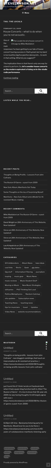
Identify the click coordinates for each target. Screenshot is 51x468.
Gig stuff (8, 272)
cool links (9, 268)
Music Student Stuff (28, 281)
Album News (27, 263)
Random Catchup (33, 294)
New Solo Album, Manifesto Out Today (20, 187)
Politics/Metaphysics (13, 294)
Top (48, 465)
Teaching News (11, 303)
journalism (40, 272)
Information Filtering (24, 272)
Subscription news (26, 298)
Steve (6, 230)
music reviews (11, 281)
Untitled (8, 347)
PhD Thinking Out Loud (26, 290)
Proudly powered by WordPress (15, 462)
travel (25, 307)
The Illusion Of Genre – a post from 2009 (20, 182)
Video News (10, 312)
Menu (27, 13)
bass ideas (40, 263)
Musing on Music (12, 285)
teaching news (27, 303)
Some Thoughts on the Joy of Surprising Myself (23, 192)
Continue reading (11, 78)
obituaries (9, 290)
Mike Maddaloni (10, 214)
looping (8, 276)
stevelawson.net (20, 3)
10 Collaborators (12, 263)
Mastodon (9, 343)
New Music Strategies (31, 285)
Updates (34, 307)
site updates (10, 298)
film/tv (18, 268)
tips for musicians (12, 307)
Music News (32, 276)
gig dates (35, 268)
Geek (26, 268)
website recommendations (29, 312)
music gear (18, 276)
